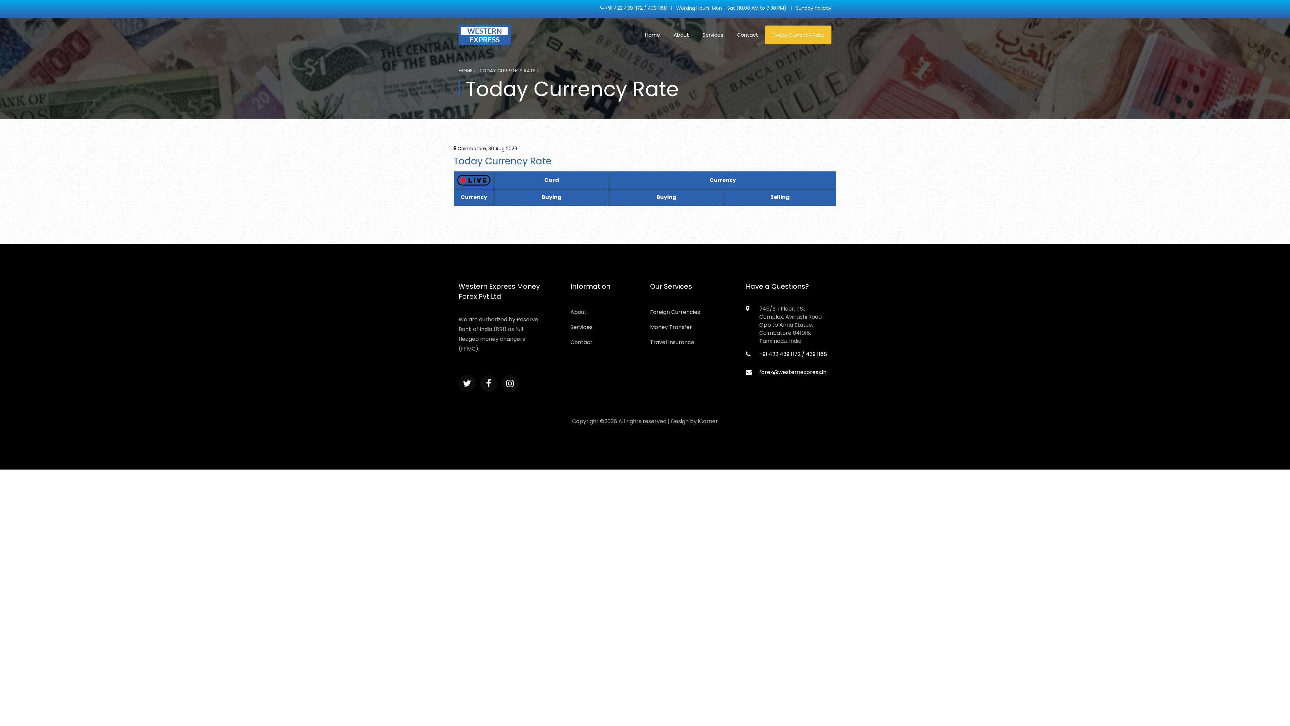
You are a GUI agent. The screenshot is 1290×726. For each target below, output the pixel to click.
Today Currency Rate (798, 34)
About (681, 34)
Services (712, 34)
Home (652, 34)
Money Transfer (671, 327)
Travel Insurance (672, 342)
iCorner (708, 421)
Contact (747, 34)
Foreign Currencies (675, 312)
